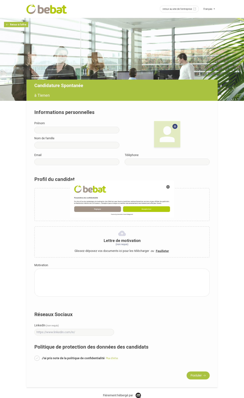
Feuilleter (162, 251)
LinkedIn (46, 325)
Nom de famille (44, 138)
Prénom (39, 123)
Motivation (41, 265)
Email (37, 155)
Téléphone (132, 155)
